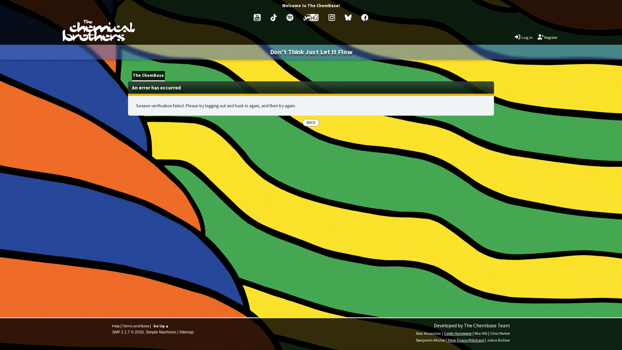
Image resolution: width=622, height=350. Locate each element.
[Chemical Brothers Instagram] (331, 17)
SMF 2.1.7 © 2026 (128, 332)
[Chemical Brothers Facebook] (364, 17)
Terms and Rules (135, 325)
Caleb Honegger (458, 333)
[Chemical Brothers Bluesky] (348, 17)
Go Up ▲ (161, 325)
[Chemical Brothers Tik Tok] (274, 17)
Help (116, 325)
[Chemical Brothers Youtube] (257, 17)
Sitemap (186, 332)
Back (311, 122)
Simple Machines (161, 332)
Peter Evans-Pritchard (466, 340)
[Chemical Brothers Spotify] (290, 17)
